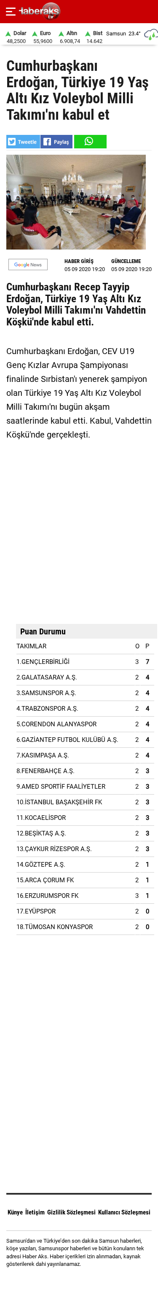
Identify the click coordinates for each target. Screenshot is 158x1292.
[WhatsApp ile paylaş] (90, 141)
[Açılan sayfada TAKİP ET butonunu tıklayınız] (28, 264)
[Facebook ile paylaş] (56, 141)
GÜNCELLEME (126, 261)
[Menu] (11, 11)
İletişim (35, 1212)
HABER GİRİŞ (79, 261)
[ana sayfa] (148, 11)
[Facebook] (68, 1279)
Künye (15, 1212)
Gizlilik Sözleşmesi (71, 1212)
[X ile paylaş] (23, 141)
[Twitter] (90, 1279)
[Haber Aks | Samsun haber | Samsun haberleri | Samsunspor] (79, 11)
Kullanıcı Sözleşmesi (124, 1212)
